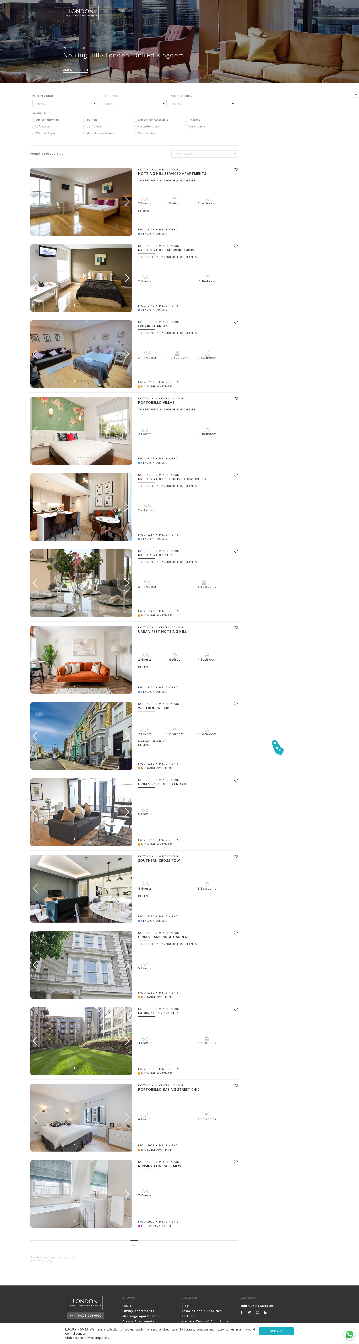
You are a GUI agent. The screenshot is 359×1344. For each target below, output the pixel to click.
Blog (185, 1306)
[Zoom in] (356, 88)
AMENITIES (39, 113)
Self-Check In (96, 126)
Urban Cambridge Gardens (164, 937)
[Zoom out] (356, 94)
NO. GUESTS (110, 96)
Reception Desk (148, 126)
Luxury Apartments (138, 1311)
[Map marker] (277, 749)
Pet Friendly (197, 126)
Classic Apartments (138, 1321)
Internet (194, 120)
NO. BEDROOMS (181, 96)
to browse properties (86, 1338)
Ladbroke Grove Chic (158, 1013)
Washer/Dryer (45, 133)
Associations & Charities (202, 1311)
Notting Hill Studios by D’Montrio (173, 479)
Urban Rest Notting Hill (162, 631)
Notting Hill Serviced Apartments (172, 173)
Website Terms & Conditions (205, 1321)
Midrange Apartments (140, 1316)
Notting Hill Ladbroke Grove (167, 250)
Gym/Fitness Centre (100, 133)
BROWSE (276, 1331)
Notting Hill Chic (155, 555)
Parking (92, 120)
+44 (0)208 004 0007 (86, 1315)
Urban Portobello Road (162, 784)
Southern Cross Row (159, 860)
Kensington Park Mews (160, 1166)
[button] (127, 201)
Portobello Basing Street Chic (169, 1089)
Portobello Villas (156, 402)
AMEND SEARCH (75, 70)
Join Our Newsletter (257, 1306)
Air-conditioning (47, 120)
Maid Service (146, 133)
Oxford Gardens (154, 326)
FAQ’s (126, 1306)
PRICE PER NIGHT (43, 96)
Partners (189, 1316)
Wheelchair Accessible (153, 120)
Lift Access (43, 126)
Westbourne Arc (154, 708)
